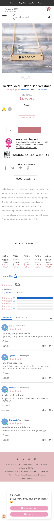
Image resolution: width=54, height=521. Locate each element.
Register (22, 3)
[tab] (6, 318)
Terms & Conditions (29, 475)
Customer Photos (36, 3)
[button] (6, 341)
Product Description (25, 179)
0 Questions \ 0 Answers (12, 292)
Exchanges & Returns (27, 468)
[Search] (49, 17)
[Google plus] (28, 168)
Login (12, 3)
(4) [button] (14, 298)
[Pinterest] (20, 168)
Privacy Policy (14, 475)
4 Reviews (25, 89)
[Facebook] (5, 168)
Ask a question (40, 89)
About (37, 464)
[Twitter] (12, 168)
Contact (44, 464)
